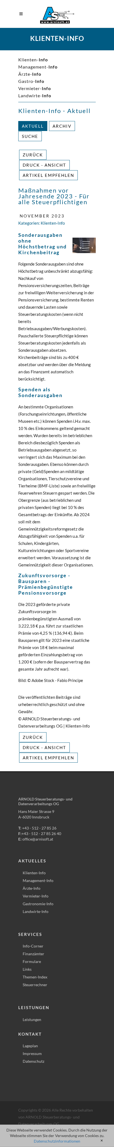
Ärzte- (29, 74)
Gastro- (31, 81)
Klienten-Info (53, 223)
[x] (102, 1141)
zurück (33, 154)
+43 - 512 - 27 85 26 (39, 828)
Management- (38, 66)
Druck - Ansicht (44, 164)
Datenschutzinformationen (57, 1141)
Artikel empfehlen (48, 175)
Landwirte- (34, 95)
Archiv (62, 126)
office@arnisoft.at (37, 839)
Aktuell (33, 126)
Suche (30, 136)
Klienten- (33, 59)
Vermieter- (34, 88)
